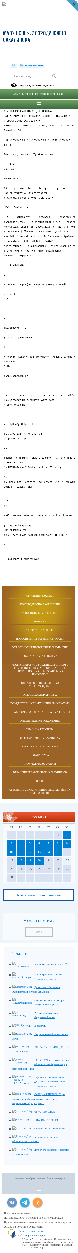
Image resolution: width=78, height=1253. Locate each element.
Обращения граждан (40, 595)
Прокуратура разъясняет (40, 763)
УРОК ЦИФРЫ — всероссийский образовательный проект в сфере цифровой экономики (40, 1064)
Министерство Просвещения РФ (50, 964)
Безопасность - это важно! (40, 746)
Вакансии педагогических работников (40, 772)
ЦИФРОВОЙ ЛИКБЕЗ (46, 1120)
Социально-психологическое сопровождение (40, 685)
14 (48, 852)
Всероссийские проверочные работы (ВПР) (40, 647)
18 (20, 860)
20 (39, 860)
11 (20, 852)
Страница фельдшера (40, 729)
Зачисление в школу (40, 630)
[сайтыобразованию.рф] (72, 6)
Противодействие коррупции (40, 604)
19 (29, 860)
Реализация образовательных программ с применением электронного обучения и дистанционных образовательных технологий (40, 669)
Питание (40, 621)
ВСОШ (40, 781)
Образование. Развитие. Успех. (49, 1128)
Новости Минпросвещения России (40, 638)
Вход (39, 931)
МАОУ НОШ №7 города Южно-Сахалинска (35, 37)
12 (29, 852)
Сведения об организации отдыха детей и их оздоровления (39, 791)
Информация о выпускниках (40, 738)
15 (57, 852)
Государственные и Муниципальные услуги (40, 703)
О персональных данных (40, 694)
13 (39, 852)
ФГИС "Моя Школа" (45, 1111)
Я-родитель (40, 1025)
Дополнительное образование (40, 720)
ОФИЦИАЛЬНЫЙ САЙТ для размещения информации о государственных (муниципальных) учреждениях (38, 1099)
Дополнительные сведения (40, 613)
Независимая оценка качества (39, 895)
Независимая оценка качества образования (40, 712)
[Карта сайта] (14, 65)
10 (11, 852)
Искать (54, 76)
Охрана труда (40, 755)
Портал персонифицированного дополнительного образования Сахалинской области (50, 1081)
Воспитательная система (40, 656)
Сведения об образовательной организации (39, 93)
